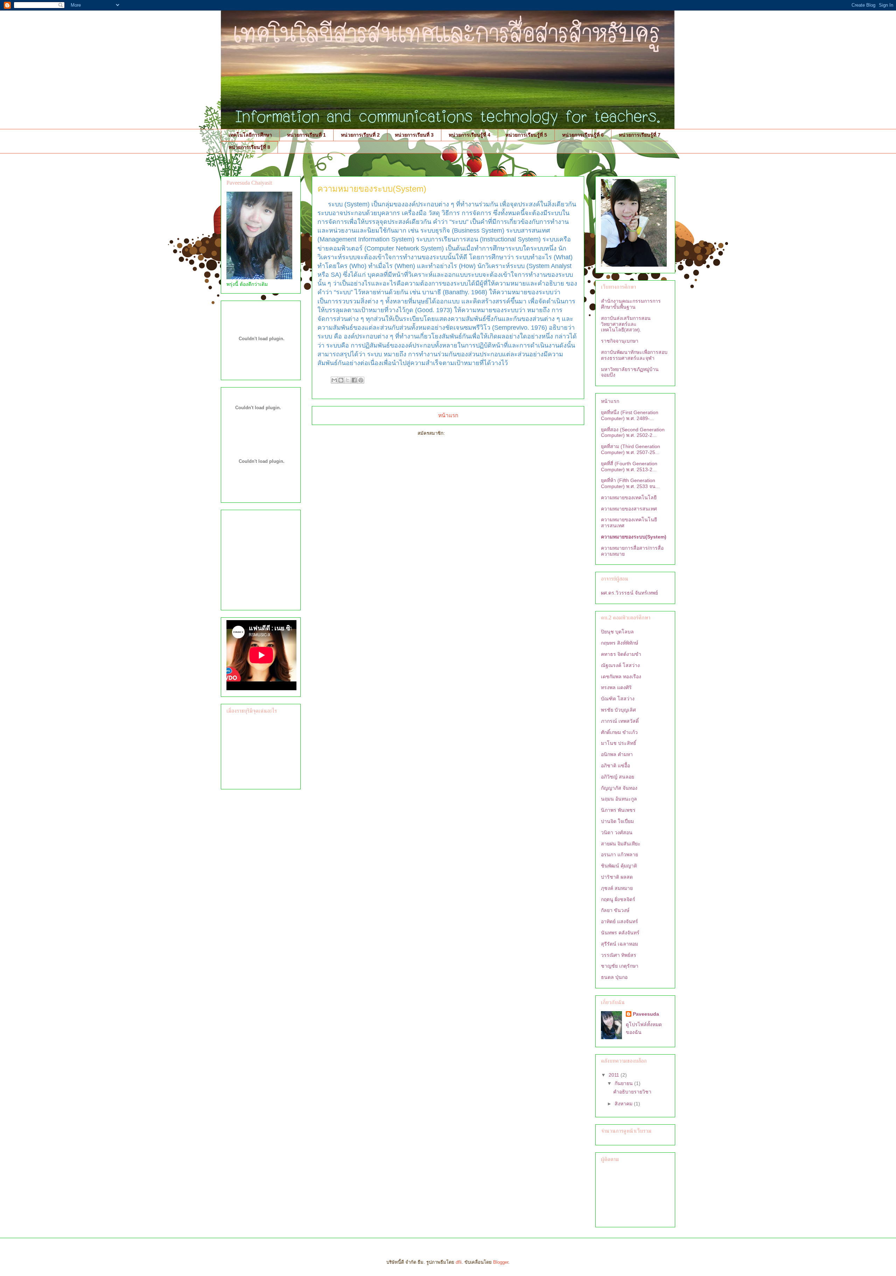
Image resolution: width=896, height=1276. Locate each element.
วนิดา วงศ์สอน (616, 832)
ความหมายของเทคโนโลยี (629, 497)
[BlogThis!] (340, 380)
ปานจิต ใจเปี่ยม (617, 821)
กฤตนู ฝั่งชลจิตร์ (618, 899)
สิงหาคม (624, 1103)
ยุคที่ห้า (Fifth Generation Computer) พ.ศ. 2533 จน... (630, 483)
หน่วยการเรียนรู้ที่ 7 (639, 135)
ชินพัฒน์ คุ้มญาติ (619, 866)
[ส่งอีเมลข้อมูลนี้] (334, 380)
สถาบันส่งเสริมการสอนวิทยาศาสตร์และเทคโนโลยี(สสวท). (626, 324)
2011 (615, 1075)
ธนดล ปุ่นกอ (614, 977)
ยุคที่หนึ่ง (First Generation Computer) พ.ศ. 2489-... (629, 415)
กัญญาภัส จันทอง (619, 788)
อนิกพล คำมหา (617, 754)
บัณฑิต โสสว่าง (618, 698)
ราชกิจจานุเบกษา (619, 341)
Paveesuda (646, 1014)
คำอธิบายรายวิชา (632, 1092)
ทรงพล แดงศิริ (616, 687)
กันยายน (624, 1083)
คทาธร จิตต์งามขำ (621, 654)
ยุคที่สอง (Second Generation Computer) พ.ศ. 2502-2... (633, 432)
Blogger (500, 1262)
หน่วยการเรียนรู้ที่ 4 (469, 135)
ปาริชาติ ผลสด (617, 877)
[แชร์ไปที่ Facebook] (354, 380)
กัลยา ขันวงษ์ (615, 910)
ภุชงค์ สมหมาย (617, 888)
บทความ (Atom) (462, 433)
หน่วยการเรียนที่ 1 (306, 135)
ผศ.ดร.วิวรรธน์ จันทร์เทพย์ (629, 593)
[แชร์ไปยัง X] (347, 380)
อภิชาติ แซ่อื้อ (615, 765)
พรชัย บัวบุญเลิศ (618, 710)
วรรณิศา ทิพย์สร (618, 955)
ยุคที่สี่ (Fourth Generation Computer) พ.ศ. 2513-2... (629, 466)
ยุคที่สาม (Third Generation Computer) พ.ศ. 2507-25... (630, 449)
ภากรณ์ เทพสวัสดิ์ (620, 721)
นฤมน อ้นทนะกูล (619, 799)
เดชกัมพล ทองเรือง (621, 676)
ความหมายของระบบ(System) (633, 537)
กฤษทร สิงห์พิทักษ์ (619, 643)
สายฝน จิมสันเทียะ (620, 843)
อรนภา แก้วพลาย (619, 854)
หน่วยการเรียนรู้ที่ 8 (249, 147)
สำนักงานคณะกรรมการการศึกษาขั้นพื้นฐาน (631, 304)
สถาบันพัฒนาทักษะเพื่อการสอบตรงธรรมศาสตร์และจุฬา (634, 355)
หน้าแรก (448, 415)
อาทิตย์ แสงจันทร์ (619, 921)
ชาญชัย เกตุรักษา (619, 966)
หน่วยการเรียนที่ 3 (414, 135)
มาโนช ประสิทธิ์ (618, 743)
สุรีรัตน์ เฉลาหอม (619, 944)
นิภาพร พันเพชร (618, 810)
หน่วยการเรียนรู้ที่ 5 (526, 135)
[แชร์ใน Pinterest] (360, 380)
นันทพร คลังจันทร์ (620, 932)
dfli (459, 1262)
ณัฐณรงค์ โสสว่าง (620, 665)
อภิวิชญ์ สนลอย (617, 777)
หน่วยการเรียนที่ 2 (360, 135)
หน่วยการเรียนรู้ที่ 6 (583, 135)
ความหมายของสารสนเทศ (629, 509)
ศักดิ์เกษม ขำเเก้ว (619, 732)
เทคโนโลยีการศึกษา (250, 135)
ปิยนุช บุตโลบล (617, 631)
